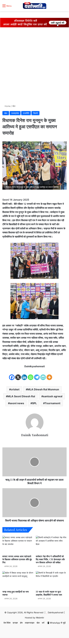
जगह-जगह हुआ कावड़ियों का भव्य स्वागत (15, 593)
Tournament (52, 403)
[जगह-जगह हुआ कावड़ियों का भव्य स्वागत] (17, 580)
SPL (34, 403)
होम (21, 622)
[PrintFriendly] (43, 374)
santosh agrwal (52, 396)
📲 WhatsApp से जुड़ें (56, 622)
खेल (13, 106)
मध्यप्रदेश (15, 113)
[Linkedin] (24, 374)
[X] (18, 374)
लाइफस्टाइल (29, 622)
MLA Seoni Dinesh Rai (21, 396)
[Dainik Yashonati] (34, 5)
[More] (49, 374)
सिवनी (35, 113)
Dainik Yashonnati (34, 435)
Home (7, 106)
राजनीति (26, 113)
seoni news (17, 403)
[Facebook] (12, 374)
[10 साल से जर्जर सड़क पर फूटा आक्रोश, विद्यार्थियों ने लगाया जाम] (51, 580)
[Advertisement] (34, 66)
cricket (15, 389)
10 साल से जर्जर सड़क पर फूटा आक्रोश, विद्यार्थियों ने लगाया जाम (49, 593)
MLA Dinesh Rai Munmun (43, 389)
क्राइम (15, 622)
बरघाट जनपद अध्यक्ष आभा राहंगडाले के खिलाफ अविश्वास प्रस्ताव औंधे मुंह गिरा (17, 559)
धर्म (43, 622)
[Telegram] (37, 374)
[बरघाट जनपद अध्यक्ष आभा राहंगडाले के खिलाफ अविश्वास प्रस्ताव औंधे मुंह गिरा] (17, 544)
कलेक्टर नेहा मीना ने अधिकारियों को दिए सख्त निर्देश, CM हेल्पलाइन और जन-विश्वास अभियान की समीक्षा (50, 559)
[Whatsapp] (30, 374)
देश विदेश (7, 622)
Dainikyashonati (55, 612)
